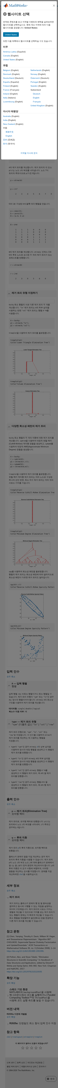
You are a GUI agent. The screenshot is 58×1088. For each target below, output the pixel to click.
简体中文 (10, 132)
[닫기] (54, 6)
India (5, 120)
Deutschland (8, 78)
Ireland (6, 94)
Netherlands (36, 70)
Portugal (34, 82)
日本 (5, 140)
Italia (5, 98)
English (36, 98)
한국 (5, 144)
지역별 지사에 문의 (29, 153)
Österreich (35, 78)
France (6, 90)
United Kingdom (38, 105)
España (6, 82)
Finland (6, 86)
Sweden (34, 86)
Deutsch (36, 94)
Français (37, 102)
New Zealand (9, 124)
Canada (6, 56)
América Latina (9, 52)
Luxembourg (8, 102)
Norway (34, 74)
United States (9, 59)
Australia (7, 116)
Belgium (6, 70)
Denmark (7, 74)
